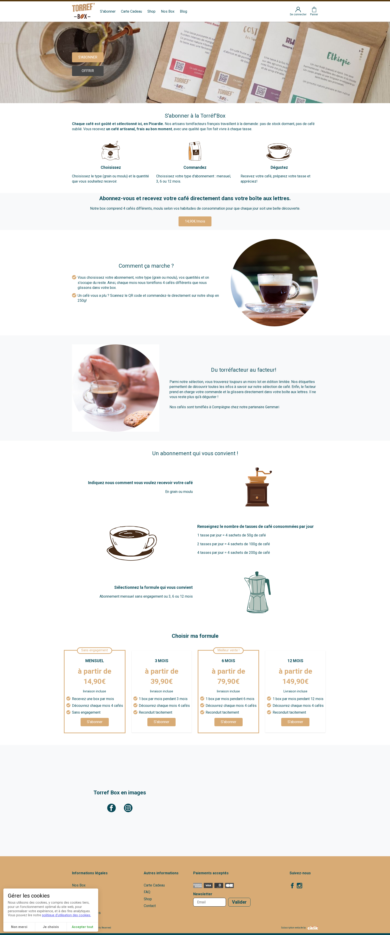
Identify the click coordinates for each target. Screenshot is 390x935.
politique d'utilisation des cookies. (66, 915)
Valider (239, 902)
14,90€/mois (195, 221)
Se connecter (298, 14)
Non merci (19, 927)
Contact (150, 906)
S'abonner (108, 11)
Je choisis (51, 927)
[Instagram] (299, 886)
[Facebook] (292, 886)
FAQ (147, 892)
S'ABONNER (87, 57)
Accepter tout (82, 927)
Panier (314, 14)
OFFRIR (88, 71)
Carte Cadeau (131, 11)
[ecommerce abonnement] (312, 928)
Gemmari (272, 407)
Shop (151, 11)
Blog (183, 11)
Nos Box (167, 11)
